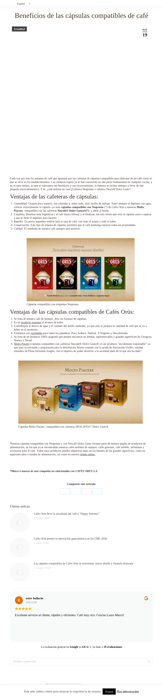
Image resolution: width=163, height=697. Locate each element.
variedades (36, 333)
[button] (25, 3)
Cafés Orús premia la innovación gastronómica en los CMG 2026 (70, 538)
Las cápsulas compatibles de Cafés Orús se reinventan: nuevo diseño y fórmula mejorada (83, 563)
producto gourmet (31, 322)
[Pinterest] (86, 491)
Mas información (127, 691)
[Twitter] (76, 491)
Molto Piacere (22, 343)
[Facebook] (65, 491)
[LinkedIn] (97, 491)
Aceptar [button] (109, 691)
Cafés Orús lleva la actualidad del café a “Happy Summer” (67, 513)
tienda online (87, 454)
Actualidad (19, 29)
